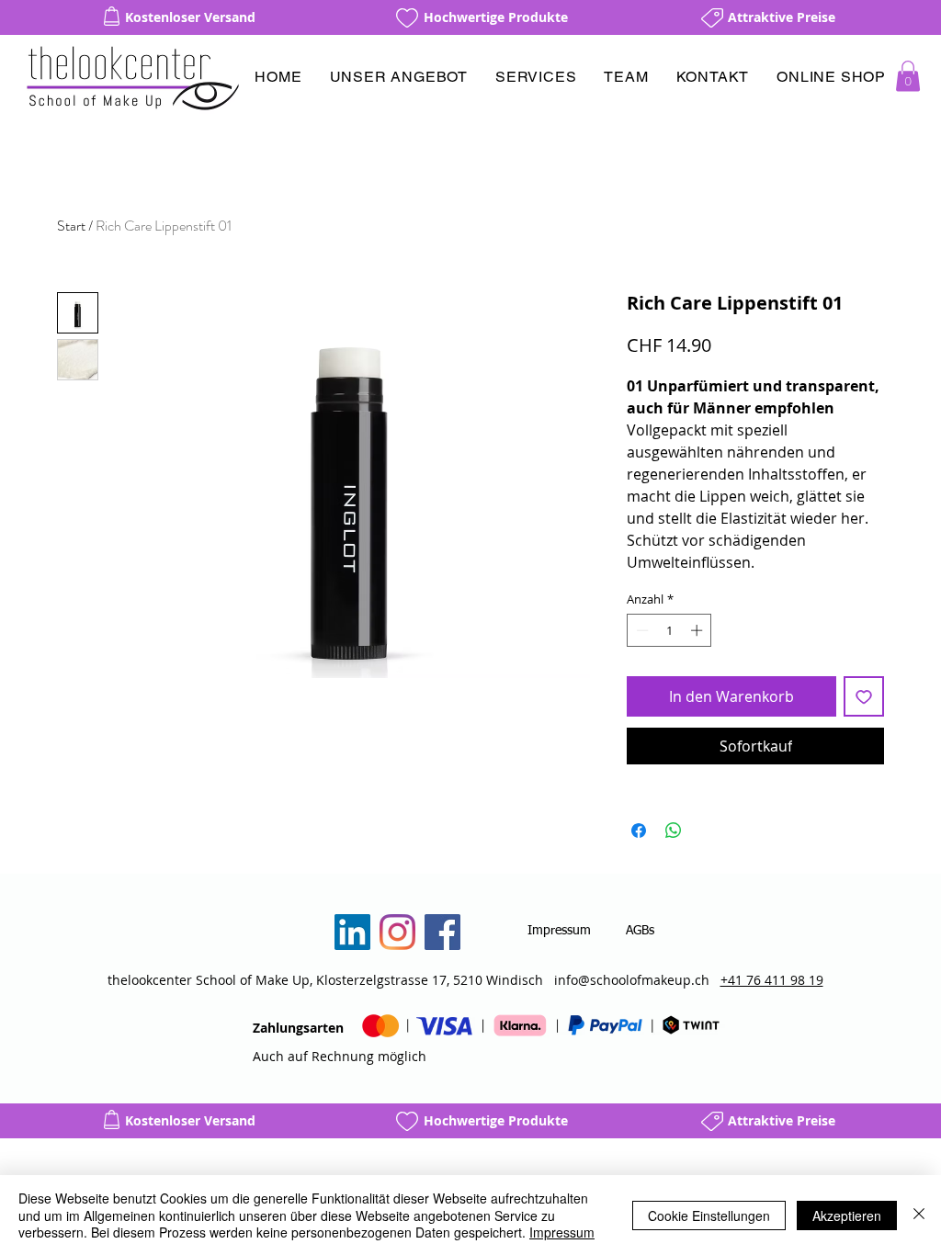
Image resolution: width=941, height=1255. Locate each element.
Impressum (562, 1232)
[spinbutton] (669, 630)
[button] (399, 77)
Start (71, 225)
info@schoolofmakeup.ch (631, 980)
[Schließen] (919, 1215)
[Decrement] (640, 630)
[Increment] (698, 630)
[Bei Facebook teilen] (639, 831)
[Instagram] (397, 932)
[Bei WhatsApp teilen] (674, 831)
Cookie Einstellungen (709, 1215)
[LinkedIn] (352, 932)
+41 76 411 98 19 (771, 980)
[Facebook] (442, 932)
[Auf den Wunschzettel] (864, 696)
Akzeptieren (846, 1215)
